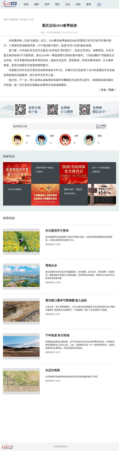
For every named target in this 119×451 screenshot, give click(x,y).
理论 (57, 4)
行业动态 (23, 19)
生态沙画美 (52, 370)
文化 (67, 4)
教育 (88, 4)
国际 (36, 4)
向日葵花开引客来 (57, 230)
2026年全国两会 (14, 189)
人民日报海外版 (54, 32)
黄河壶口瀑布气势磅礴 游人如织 (66, 300)
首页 (6, 19)
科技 (78, 4)
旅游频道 (13, 19)
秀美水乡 (51, 265)
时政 (26, 4)
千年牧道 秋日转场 (57, 335)
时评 (47, 4)
